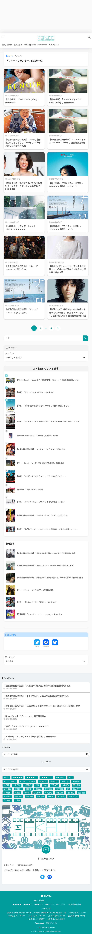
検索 (85, 338)
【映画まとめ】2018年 (56, 919)
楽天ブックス (51, 923)
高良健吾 (7, 800)
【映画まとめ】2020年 (76, 916)
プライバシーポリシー (46, 928)
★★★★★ (17, 777)
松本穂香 (7, 793)
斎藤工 (38, 789)
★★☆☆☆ (60, 777)
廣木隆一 (18, 789)
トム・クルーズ (10, 781)
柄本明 (26, 793)
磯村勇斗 (18, 796)
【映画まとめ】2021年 (56, 916)
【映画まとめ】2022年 (36, 916)
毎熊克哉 (48, 793)
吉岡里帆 (27, 785)
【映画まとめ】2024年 (77, 913)
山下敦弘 (65, 785)
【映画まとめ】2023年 (16, 916)
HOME (47, 895)
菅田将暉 (40, 796)
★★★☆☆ (46, 777)
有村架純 (48, 789)
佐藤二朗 (65, 781)
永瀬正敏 (59, 793)
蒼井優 (50, 796)
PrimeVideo (39, 923)
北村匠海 (16, 785)
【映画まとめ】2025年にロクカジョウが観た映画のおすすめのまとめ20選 (36, 913)
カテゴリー (9, 353)
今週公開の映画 (75, 904)
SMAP (6, 777)
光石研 (6, 785)
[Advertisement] (46, 16)
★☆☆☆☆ (60, 904)
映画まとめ (46, 909)
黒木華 (17, 800)
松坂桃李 (76, 789)
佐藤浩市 (76, 781)
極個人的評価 (38, 901)
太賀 (37, 785)
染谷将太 (37, 793)
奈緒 (45, 785)
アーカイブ (9, 657)
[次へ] (58, 328)
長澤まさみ (73, 796)
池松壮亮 (70, 793)
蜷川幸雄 (61, 796)
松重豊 (17, 793)
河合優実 (81, 793)
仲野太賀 (54, 781)
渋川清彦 (7, 796)
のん (70, 777)
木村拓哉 (59, 789)
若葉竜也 (29, 796)
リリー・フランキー (27, 781)
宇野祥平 (54, 785)
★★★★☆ (31, 777)
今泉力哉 (43, 781)
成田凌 (28, 789)
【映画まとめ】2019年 (36, 919)
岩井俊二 (7, 789)
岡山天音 (76, 785)
